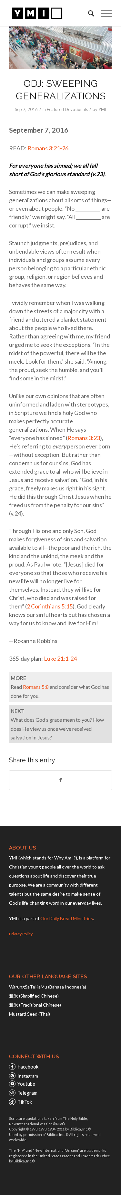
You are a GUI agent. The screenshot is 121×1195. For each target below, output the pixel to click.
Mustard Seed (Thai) (29, 1014)
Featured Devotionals (67, 109)
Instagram (27, 1076)
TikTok (24, 1102)
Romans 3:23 (83, 437)
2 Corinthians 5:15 (50, 606)
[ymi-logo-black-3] (50, 13)
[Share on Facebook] (60, 780)
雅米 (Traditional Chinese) (35, 1005)
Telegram (27, 1093)
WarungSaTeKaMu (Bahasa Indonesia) (47, 986)
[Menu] (103, 13)
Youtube (26, 1084)
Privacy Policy (21, 933)
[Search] (88, 13)
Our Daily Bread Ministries (66, 918)
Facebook (27, 1066)
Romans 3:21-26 (47, 148)
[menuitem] (88, 13)
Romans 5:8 (36, 687)
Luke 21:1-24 (60, 658)
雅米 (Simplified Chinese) (34, 996)
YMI (102, 109)
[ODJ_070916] (60, 47)
